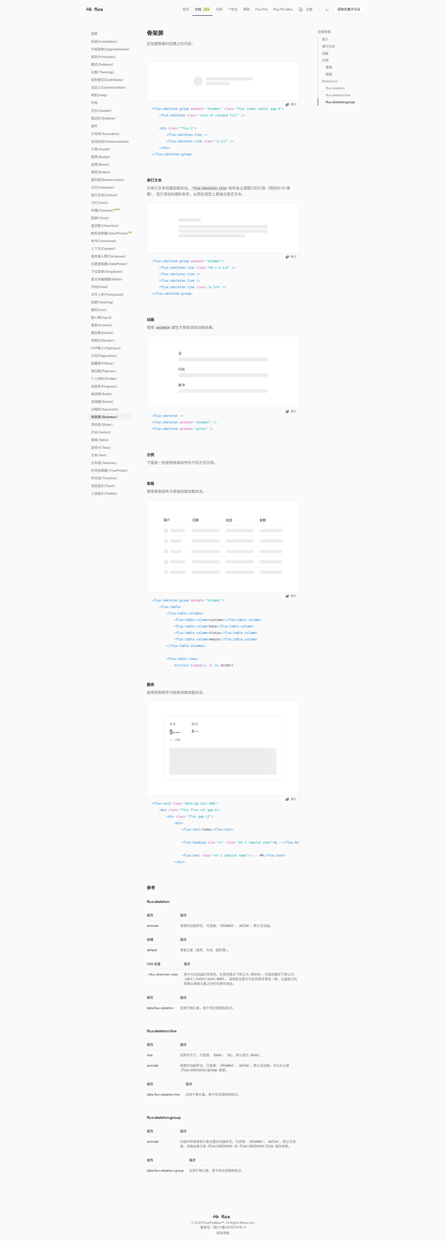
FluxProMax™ (213, 1223)
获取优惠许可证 (349, 9)
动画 (150, 319)
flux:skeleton (158, 901)
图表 (150, 684)
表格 (150, 483)
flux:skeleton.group (164, 1117)
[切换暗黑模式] (327, 9)
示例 (150, 454)
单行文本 (154, 180)
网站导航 (223, 1233)
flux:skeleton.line (162, 1031)
